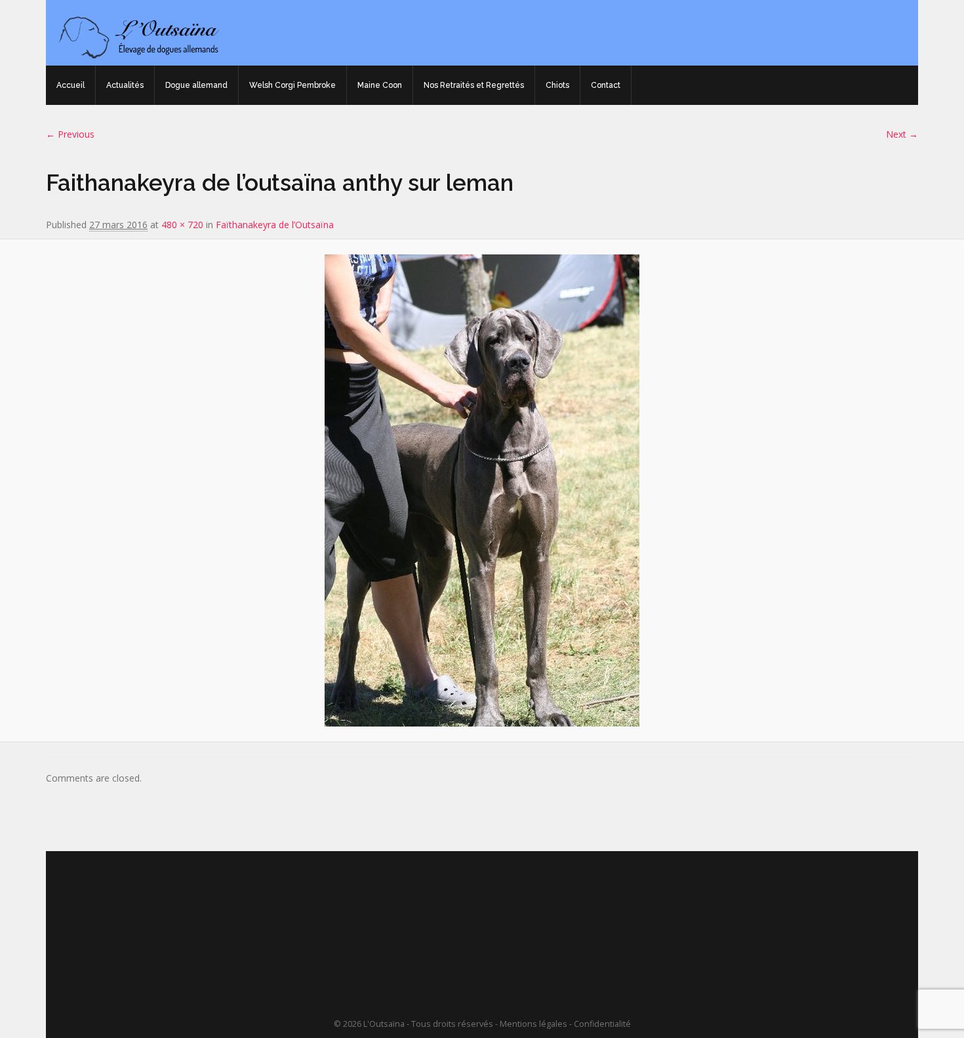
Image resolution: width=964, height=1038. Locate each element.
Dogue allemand (196, 85)
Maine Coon (379, 85)
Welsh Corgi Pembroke (292, 85)
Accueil (70, 85)
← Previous (70, 134)
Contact (605, 85)
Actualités (125, 85)
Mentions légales (533, 1023)
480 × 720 (182, 224)
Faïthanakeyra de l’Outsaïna (275, 224)
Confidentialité (602, 1023)
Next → (902, 134)
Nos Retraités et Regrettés (474, 85)
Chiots (557, 85)
